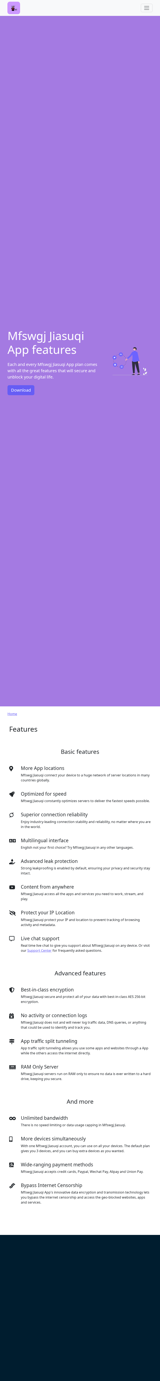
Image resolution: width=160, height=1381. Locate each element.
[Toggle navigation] (146, 8)
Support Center (39, 950)
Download (21, 390)
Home (12, 714)
